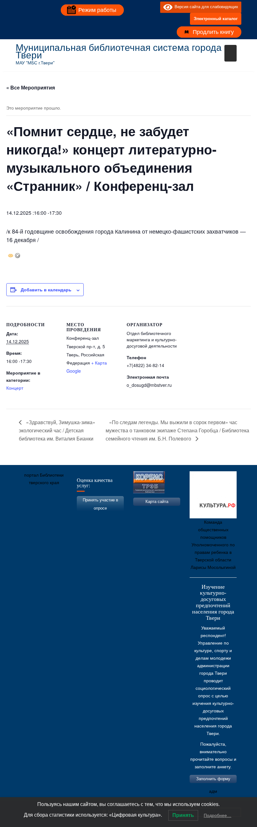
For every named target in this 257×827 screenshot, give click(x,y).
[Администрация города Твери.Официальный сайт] (29, 512)
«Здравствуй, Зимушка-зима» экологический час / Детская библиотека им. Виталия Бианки (57, 430)
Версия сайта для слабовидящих (205, 6)
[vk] (143, 7)
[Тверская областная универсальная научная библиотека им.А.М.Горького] (67, 512)
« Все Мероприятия (30, 87)
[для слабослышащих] (154, 7)
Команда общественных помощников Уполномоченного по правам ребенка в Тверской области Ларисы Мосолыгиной (213, 545)
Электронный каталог (216, 18)
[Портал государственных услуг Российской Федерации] (48, 512)
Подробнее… (217, 815)
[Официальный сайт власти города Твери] (142, 512)
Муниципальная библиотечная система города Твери (119, 51)
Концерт (14, 388)
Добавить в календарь (46, 289)
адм (213, 791)
